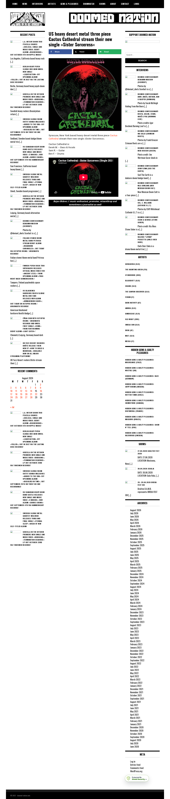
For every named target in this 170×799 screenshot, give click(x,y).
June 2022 (134, 669)
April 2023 (134, 638)
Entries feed (135, 764)
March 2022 (135, 679)
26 (21, 397)
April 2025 (134, 561)
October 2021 (136, 695)
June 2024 (134, 593)
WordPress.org (136, 771)
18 (16, 394)
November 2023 (136, 615)
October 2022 (136, 657)
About (113, 3)
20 (26, 394)
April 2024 (134, 599)
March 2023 (135, 641)
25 (16, 397)
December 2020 (136, 727)
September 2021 (137, 698)
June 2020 (134, 746)
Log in (132, 761)
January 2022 (136, 685)
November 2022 (136, 653)
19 (21, 394)
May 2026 (134, 519)
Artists (52, 3)
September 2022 (137, 660)
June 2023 (134, 631)
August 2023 (135, 625)
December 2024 (136, 574)
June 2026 (134, 516)
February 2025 (136, 567)
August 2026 (135, 510)
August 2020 (135, 740)
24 (11, 397)
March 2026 (135, 526)
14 (31, 391)
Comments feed (136, 768)
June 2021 (134, 708)
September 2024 (137, 583)
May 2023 (134, 634)
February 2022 (136, 682)
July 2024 (134, 590)
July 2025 (134, 551)
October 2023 (136, 618)
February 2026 (136, 529)
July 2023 (134, 628)
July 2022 (134, 666)
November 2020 (136, 730)
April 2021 (134, 714)
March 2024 (135, 602)
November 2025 (136, 538)
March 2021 (135, 717)
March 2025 (135, 564)
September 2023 (137, 621)
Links (136, 3)
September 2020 (137, 737)
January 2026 (136, 532)
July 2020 (134, 743)
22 (36, 394)
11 (16, 391)
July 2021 (134, 705)
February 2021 (136, 721)
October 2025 (136, 542)
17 (11, 394)
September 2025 (137, 545)
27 (26, 397)
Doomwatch (88, 3)
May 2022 (134, 673)
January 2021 (135, 724)
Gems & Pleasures (69, 3)
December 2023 (136, 612)
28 (31, 397)
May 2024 (134, 596)
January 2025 (136, 570)
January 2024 (136, 609)
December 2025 (136, 535)
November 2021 (136, 692)
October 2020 (136, 733)
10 (11, 391)
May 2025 (134, 558)
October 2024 (136, 580)
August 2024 (135, 586)
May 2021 (134, 711)
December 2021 (136, 689)
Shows (102, 3)
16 (41, 391)
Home (15, 3)
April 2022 (134, 676)
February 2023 (136, 644)
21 (31, 394)
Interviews (37, 3)
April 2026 (134, 522)
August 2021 (135, 701)
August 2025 (135, 548)
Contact (125, 3)
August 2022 (135, 663)
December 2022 (136, 650)
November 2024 (136, 577)
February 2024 (136, 606)
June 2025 (134, 554)
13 (26, 391)
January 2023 (136, 647)
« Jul (12, 407)
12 (21, 391)
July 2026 (134, 513)
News (24, 3)
